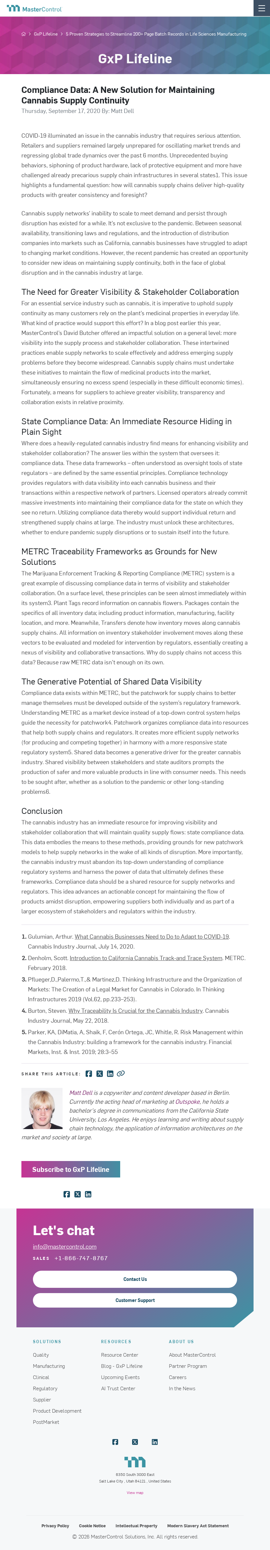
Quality (41, 1354)
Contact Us (135, 1279)
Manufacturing (49, 1365)
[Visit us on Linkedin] (154, 1442)
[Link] (121, 1073)
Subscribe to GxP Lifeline (70, 1169)
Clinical (41, 1376)
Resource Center (119, 1354)
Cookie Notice (92, 1525)
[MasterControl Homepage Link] (34, 8)
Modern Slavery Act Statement (198, 1525)
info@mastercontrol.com (64, 1246)
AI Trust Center (118, 1388)
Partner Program (188, 1365)
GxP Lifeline (46, 34)
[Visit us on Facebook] (115, 1442)
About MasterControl (192, 1354)
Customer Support (135, 1300)
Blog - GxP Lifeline (122, 1365)
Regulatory (45, 1388)
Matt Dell (80, 1092)
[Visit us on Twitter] (135, 1442)
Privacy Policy (55, 1525)
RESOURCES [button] (116, 1341)
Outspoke (187, 1101)
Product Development (57, 1410)
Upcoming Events (120, 1376)
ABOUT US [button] (181, 1341)
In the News (182, 1388)
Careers (177, 1376)
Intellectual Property (136, 1525)
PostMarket (46, 1421)
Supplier (42, 1399)
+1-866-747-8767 (81, 1258)
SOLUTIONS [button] (47, 1341)
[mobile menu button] (262, 8)
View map (135, 1492)
